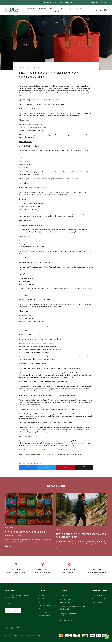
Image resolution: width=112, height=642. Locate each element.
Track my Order (97, 595)
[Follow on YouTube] (18, 628)
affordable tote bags (58, 179)
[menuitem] (31, 8)
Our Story (41, 595)
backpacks (60, 530)
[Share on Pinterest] (65, 467)
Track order (93, 2)
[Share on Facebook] (28, 467)
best (34, 91)
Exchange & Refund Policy (46, 605)
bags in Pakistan (43, 91)
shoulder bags (11, 528)
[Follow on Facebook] (6, 628)
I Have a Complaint (98, 599)
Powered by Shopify (32, 635)
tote (37, 91)
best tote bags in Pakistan (84, 357)
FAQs (39, 609)
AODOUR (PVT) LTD (66, 620)
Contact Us (63, 595)
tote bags (37, 67)
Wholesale (41, 599)
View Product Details (25, 141)
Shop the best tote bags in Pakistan (30, 454)
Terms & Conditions (44, 616)
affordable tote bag (38, 427)
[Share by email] (84, 467)
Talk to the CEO (97, 602)
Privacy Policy (42, 612)
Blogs (39, 602)
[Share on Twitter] (46, 467)
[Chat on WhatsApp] (106, 636)
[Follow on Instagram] (12, 628)
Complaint (102, 2)
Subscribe (13, 610)
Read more (8, 546)
